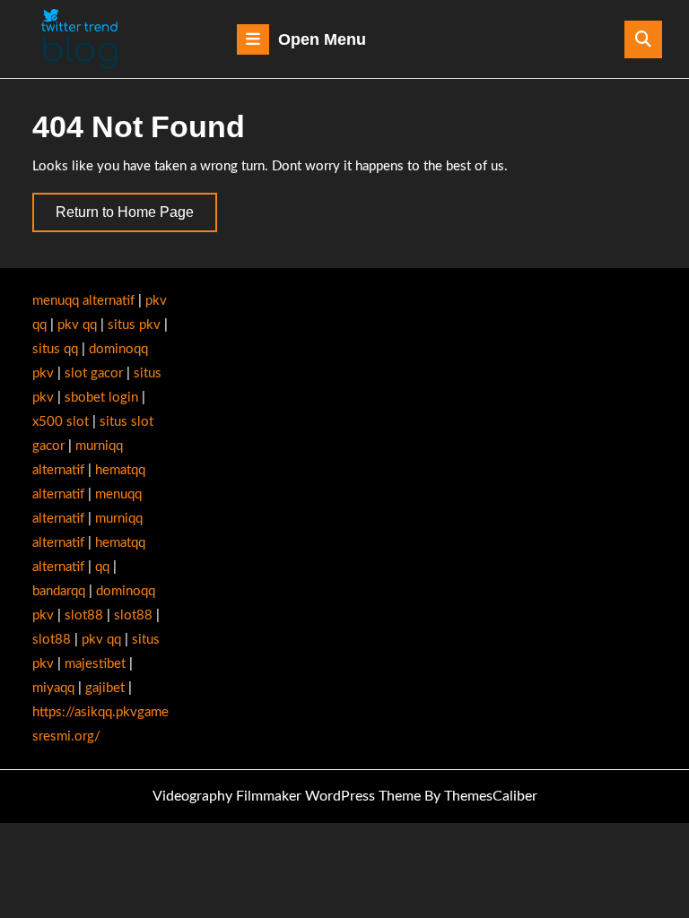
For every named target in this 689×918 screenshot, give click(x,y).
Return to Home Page (136, 218)
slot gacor (94, 373)
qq (102, 567)
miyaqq (53, 688)
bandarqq (58, 591)
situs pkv (134, 325)
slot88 (84, 615)
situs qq (55, 349)
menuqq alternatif (83, 300)
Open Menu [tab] (322, 42)
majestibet (95, 664)
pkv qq (77, 325)
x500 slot (60, 422)
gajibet (105, 688)
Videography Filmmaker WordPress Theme (287, 796)
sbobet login (101, 397)
